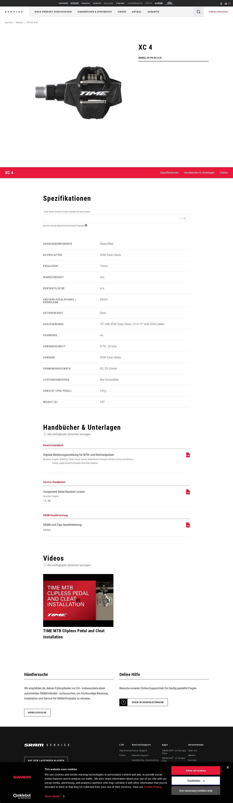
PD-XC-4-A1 (32, 22)
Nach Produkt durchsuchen (53, 12)
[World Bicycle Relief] (169, 3)
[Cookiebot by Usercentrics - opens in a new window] (22, 796)
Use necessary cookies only (195, 790)
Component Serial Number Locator (64, 496)
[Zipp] (97, 3)
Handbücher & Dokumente (95, 12)
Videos (122, 12)
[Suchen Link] (198, 12)
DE (229, 3)
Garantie (153, 12)
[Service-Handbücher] (188, 493)
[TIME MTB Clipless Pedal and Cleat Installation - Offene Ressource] (78, 600)
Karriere (192, 760)
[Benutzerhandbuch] (188, 456)
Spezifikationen (169, 172)
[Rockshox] (75, 3)
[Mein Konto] (221, 4)
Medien (192, 755)
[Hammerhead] (135, 3)
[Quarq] (108, 3)
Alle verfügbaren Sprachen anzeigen (69, 434)
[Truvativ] (85, 3)
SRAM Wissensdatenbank (148, 702)
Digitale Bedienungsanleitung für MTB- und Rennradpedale (88, 458)
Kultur (122, 755)
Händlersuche (218, 12)
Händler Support (140, 755)
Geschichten (125, 750)
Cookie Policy (153, 786)
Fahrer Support (139, 750)
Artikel (137, 12)
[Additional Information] (183, 218)
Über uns (192, 750)
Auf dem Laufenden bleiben (46, 760)
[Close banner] (228, 767)
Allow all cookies (196, 770)
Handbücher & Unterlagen (199, 172)
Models (19, 22)
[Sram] (63, 3)
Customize (193, 780)
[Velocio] (148, 3)
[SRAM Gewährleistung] (188, 526)
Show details (52, 796)
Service (14, 12)
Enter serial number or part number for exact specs (67, 212)
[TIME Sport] (120, 3)
